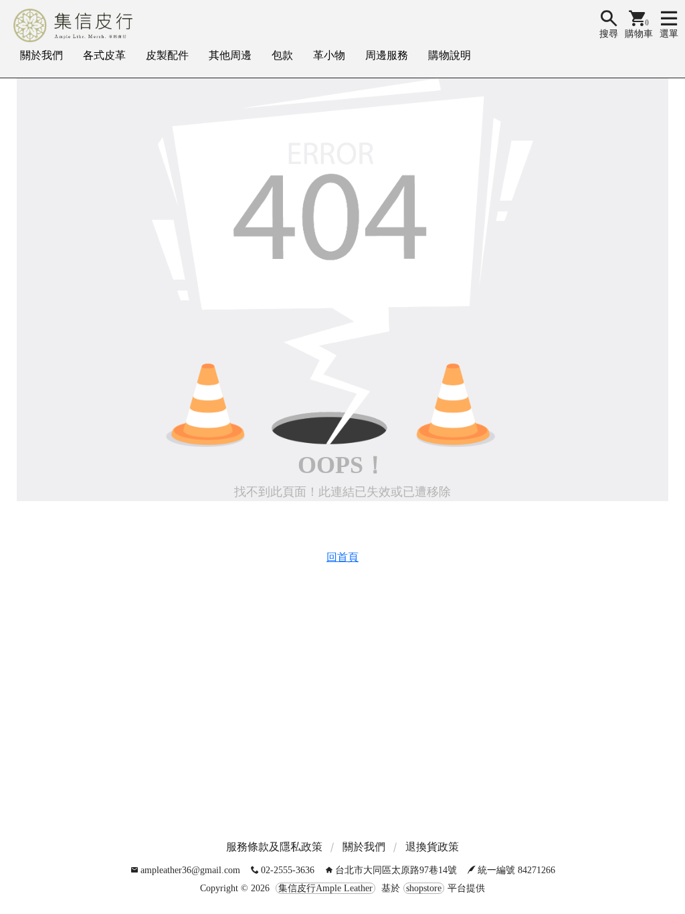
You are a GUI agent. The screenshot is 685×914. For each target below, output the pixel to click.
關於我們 (41, 55)
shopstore (424, 888)
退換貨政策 (432, 846)
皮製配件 (167, 55)
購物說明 (449, 55)
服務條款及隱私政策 (274, 846)
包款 (282, 55)
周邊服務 (386, 55)
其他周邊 (230, 55)
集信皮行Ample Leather (325, 888)
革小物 (329, 55)
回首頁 (342, 557)
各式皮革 (104, 55)
